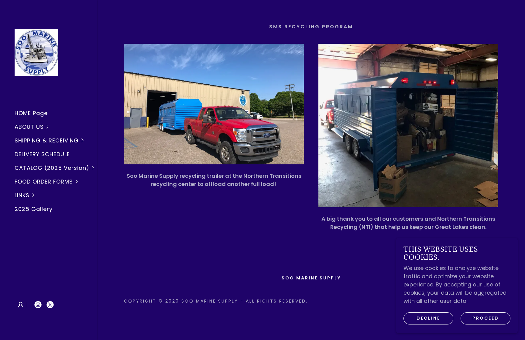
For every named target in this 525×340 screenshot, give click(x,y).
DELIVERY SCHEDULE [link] (42, 154)
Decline (428, 318)
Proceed (485, 318)
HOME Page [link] (31, 113)
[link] (36, 52)
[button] (56, 127)
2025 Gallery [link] (34, 209)
